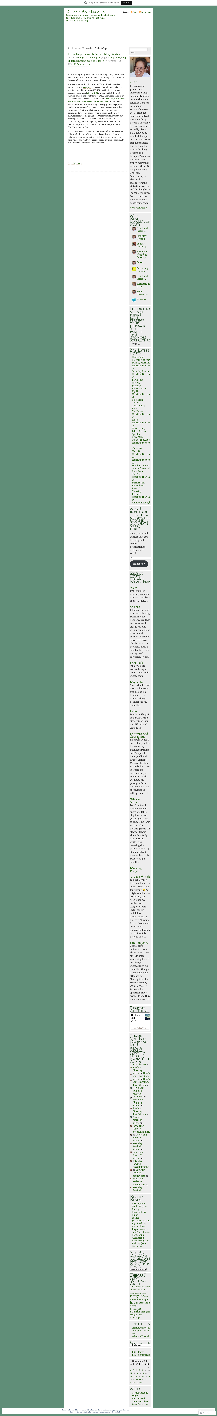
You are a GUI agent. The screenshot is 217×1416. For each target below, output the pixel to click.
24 (148, 1376)
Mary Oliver (138, 1226)
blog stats (115, 57)
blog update (84, 57)
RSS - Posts (138, 1352)
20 (137, 1376)
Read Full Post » (75, 163)
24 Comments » (82, 64)
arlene (134, 81)
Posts (135, 12)
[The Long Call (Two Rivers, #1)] (147, 1019)
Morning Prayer (135, 869)
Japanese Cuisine (141, 1220)
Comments (146, 12)
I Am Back (136, 663)
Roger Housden (140, 1229)
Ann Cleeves (135, 1021)
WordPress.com (140, 1404)
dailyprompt (138, 1293)
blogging (96, 57)
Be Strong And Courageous (139, 735)
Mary (89, 87)
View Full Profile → (140, 207)
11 (131, 1373)
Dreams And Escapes (85, 11)
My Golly (136, 682)
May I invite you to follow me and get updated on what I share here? (140, 519)
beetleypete (139, 1176)
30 (145, 1379)
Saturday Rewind (141, 371)
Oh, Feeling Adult (141, 440)
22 (143, 1376)
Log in (135, 1395)
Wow (133, 588)
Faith (144, 1293)
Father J (136, 1218)
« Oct (133, 1382)
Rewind (136, 494)
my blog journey (95, 61)
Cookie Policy (116, 1412)
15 (143, 1373)
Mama (84, 87)
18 (131, 1376)
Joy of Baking (139, 1223)
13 (137, 1373)
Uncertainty (138, 428)
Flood (135, 420)
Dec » (140, 1382)
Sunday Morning (141, 362)
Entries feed (138, 1398)
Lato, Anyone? (139, 943)
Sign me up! (139, 563)
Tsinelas (141, 299)
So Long (135, 607)
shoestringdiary (141, 1132)
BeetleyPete (138, 1203)
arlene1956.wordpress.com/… (147, 1327)
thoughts (145, 1312)
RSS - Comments (141, 1355)
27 (137, 1379)
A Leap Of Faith (140, 877)
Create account (140, 1393)
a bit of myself (137, 1286)
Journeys (141, 262)
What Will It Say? (141, 502)
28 (140, 1379)
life (132, 1302)
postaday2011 (134, 1306)
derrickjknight (141, 1167)
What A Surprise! (136, 800)
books (147, 1287)
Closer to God (136, 1289)
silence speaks (135, 1310)
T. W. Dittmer (139, 1064)
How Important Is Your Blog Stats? (94, 54)
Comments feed (140, 1401)
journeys (142, 1299)
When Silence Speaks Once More (139, 434)
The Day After (139, 411)
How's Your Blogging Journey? (143, 254)
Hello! (134, 711)
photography (143, 1303)
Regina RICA (92, 93)
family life (137, 1296)
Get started (126, 3)
